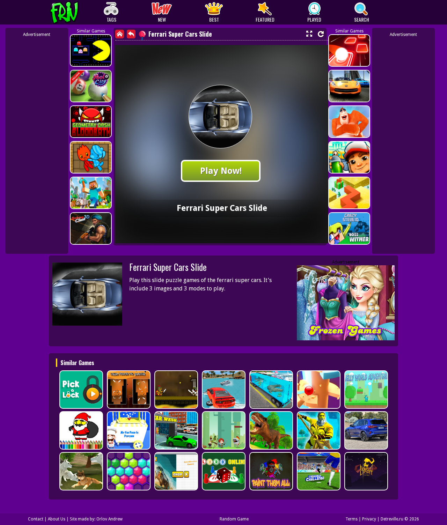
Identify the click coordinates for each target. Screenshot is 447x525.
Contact (35, 519)
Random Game (234, 519)
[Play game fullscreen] (309, 34)
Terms (351, 519)
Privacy (369, 519)
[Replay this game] (321, 34)
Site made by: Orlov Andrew (96, 519)
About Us (56, 519)
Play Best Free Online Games (77, 12)
